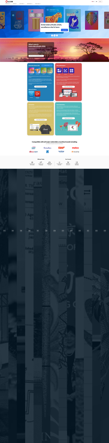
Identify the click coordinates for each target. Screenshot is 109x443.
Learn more (64, 30)
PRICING (14, 3)
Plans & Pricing (47, 65)
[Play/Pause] (54, 35)
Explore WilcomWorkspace (68, 86)
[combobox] (93, 1)
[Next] (57, 35)
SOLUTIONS (21, 3)
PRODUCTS (7, 3)
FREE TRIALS (37, 3)
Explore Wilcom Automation (40, 119)
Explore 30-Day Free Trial (68, 118)
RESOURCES (29, 3)
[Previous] (52, 35)
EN (93, 1)
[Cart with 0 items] (96, 1)
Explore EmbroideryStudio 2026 (40, 86)
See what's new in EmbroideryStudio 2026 (36, 55)
